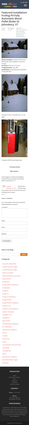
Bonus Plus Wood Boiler (9, 264)
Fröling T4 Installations (9, 297)
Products (5, 336)
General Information (8, 312)
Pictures (4, 333)
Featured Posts (6, 279)
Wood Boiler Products (14, 377)
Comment (5, 207)
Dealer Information (8, 273)
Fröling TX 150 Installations (10, 309)
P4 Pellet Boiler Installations (21, 31)
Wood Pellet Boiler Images (10, 360)
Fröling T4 (5, 294)
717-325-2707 (23, 2)
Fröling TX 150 (6, 306)
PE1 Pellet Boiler (7, 327)
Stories (4, 342)
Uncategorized (6, 351)
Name (3, 221)
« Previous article (14, 167)
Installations (20, 30)
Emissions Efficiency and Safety (11, 276)
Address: (14, 396)
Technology (5, 348)
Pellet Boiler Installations (9, 330)
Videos (4, 354)
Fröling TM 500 (6, 300)
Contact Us (14, 382)
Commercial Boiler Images (9, 267)
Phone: (11, 392)
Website (4, 234)
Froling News (6, 288)
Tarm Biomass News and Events (11, 345)
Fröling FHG (5, 282)
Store (14, 379)
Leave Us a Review (14, 384)
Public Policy (5, 339)
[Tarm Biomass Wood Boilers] (9, 7)
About (14, 375)
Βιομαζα (8, 186)
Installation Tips (7, 315)
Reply (3, 194)
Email (3, 227)
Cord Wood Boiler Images (9, 270)
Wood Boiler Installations (9, 357)
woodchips (5, 363)
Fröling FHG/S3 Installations (10, 285)
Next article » (14, 171)
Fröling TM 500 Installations (10, 303)
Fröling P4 (19, 28)
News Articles (6, 321)
